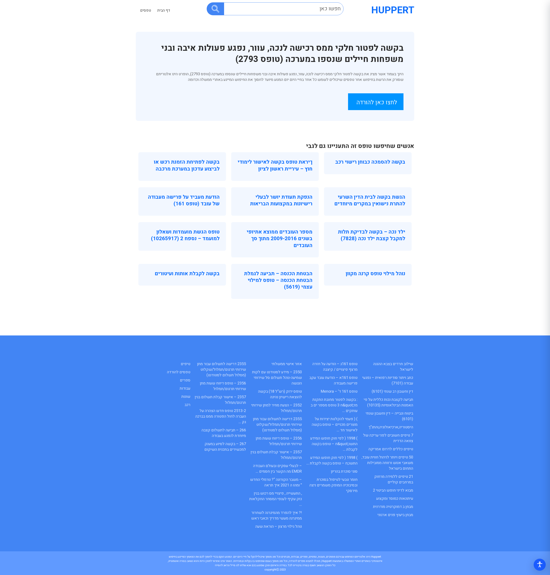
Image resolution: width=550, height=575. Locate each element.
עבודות (185, 388)
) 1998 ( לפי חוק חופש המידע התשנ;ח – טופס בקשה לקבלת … (332, 460)
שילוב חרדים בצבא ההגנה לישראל (393, 366)
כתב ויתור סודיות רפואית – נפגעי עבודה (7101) (387, 380)
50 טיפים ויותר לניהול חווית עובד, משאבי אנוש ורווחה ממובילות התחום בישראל (387, 462)
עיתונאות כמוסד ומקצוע (394, 498)
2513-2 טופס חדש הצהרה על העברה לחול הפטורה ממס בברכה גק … (220, 416)
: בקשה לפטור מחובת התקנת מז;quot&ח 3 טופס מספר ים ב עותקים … (334, 405)
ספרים (185, 380)
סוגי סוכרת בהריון (344, 471)
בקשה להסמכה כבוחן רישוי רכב (370, 162)
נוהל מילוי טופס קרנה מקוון (375, 273)
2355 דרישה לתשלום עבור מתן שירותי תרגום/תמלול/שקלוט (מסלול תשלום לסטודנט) (277, 424)
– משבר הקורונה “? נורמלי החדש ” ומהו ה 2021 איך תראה (276, 482)
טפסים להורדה (178, 372)
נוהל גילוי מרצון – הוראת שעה (278, 526)
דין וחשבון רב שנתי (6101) (392, 391)
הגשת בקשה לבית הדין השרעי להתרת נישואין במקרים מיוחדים (369, 200)
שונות (185, 397)
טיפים (185, 364)
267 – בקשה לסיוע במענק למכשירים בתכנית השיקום (225, 446)
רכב (187, 405)
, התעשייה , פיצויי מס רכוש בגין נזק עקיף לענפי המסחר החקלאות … (275, 498)
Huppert (392, 10)
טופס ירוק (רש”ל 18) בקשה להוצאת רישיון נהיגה (280, 394)
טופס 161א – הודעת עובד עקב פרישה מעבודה (333, 380)
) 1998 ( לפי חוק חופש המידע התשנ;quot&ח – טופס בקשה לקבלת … (334, 443)
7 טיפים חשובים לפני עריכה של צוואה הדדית (388, 438)
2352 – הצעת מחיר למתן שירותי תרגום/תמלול (276, 408)
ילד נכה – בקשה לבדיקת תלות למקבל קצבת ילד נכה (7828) (371, 235)
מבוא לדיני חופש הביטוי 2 (393, 490)
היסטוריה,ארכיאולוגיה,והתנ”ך (390, 427)
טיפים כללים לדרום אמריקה (390, 449)
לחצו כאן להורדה (376, 102)
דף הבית (163, 10)
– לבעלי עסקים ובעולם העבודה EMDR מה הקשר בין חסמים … (277, 468)
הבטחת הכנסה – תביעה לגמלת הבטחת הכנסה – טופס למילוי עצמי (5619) (278, 280)
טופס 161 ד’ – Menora (339, 391)
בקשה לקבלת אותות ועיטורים (187, 273)
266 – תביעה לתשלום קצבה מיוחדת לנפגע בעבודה (224, 433)
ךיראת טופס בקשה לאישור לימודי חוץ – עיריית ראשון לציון (275, 165)
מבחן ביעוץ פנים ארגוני (395, 515)
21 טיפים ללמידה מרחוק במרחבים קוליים (393, 479)
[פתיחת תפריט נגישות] (540, 565)
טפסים (145, 10)
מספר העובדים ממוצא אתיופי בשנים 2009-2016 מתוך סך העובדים (279, 238)
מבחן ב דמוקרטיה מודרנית (393, 507)
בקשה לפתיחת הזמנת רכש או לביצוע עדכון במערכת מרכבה (187, 165)
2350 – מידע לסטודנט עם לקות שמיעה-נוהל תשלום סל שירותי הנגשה (277, 377)
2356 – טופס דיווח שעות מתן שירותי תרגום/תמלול (279, 441)
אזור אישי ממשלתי (287, 364)
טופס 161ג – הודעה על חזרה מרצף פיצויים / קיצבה (335, 366)
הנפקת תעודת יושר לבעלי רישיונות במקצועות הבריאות (281, 200)
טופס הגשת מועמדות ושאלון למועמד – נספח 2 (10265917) (185, 235)
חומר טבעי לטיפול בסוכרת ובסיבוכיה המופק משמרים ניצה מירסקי (333, 485)
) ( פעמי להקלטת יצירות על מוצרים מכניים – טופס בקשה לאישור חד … (335, 424)
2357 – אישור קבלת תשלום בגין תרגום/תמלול (276, 455)
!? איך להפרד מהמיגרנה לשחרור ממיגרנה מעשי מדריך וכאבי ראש (276, 515)
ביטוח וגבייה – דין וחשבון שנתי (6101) (389, 416)
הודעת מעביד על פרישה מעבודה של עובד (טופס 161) (184, 200)
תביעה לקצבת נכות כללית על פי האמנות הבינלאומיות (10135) (388, 402)
